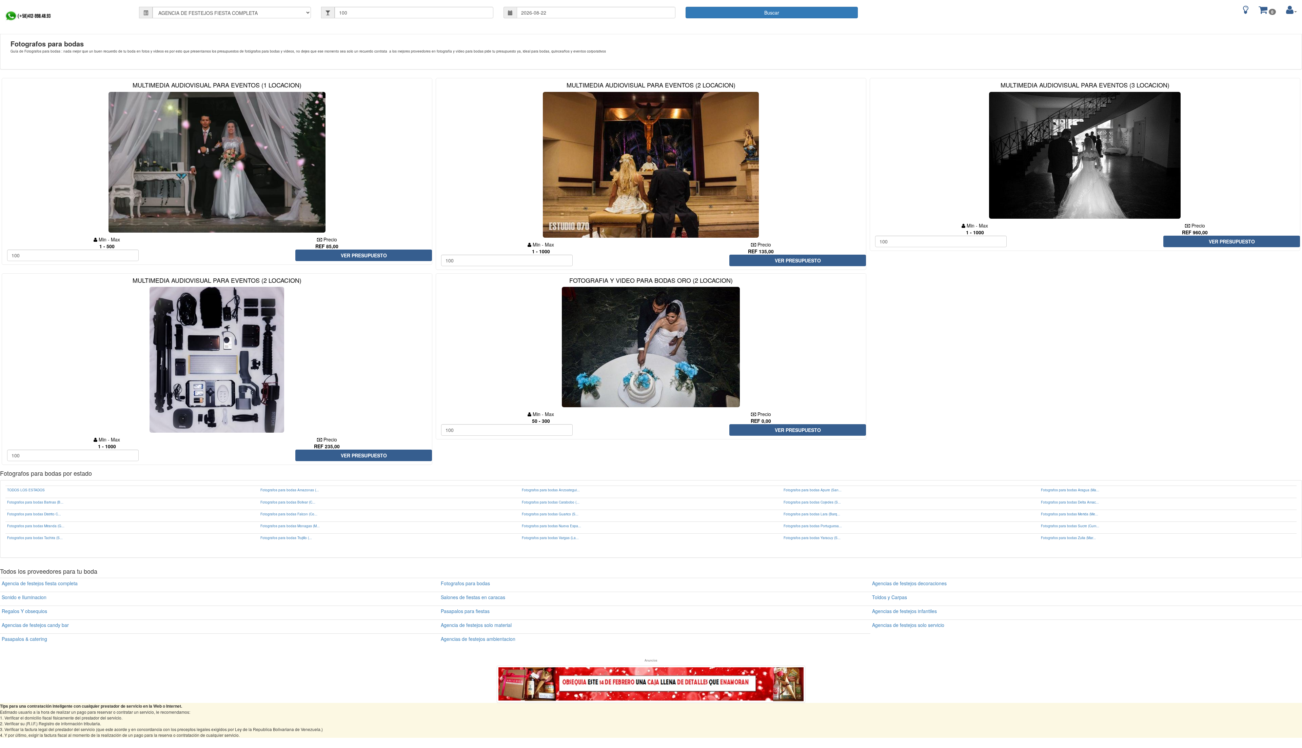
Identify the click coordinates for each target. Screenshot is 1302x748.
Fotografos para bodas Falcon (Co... (288, 514)
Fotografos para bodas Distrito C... (34, 514)
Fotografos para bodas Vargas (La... (550, 537)
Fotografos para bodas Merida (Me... (1069, 514)
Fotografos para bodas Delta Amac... (1070, 502)
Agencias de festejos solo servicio (908, 625)
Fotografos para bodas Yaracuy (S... (812, 537)
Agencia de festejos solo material (476, 625)
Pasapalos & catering (24, 638)
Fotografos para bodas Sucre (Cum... (1070, 526)
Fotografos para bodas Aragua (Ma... (1070, 490)
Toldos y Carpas (889, 597)
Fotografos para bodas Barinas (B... (35, 502)
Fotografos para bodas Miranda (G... (35, 526)
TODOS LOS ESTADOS (26, 490)
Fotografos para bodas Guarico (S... (550, 514)
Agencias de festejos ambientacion (478, 638)
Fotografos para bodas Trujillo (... (286, 537)
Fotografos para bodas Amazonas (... (289, 490)
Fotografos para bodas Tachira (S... (35, 537)
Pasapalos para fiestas (465, 611)
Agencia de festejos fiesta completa (40, 583)
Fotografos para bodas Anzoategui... (551, 490)
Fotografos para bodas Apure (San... (813, 490)
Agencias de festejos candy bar (35, 625)
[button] (1291, 10)
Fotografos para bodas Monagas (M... (290, 526)
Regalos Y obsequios (24, 611)
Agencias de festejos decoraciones (909, 583)
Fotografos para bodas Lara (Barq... (812, 514)
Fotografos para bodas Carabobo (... (550, 502)
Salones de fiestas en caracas (473, 597)
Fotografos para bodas (465, 583)
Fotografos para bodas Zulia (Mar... (1068, 537)
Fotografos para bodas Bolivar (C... (287, 502)
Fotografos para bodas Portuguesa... (813, 526)
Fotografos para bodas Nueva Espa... (551, 526)
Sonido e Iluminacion (24, 597)
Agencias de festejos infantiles (904, 611)
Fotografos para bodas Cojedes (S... (812, 502)
